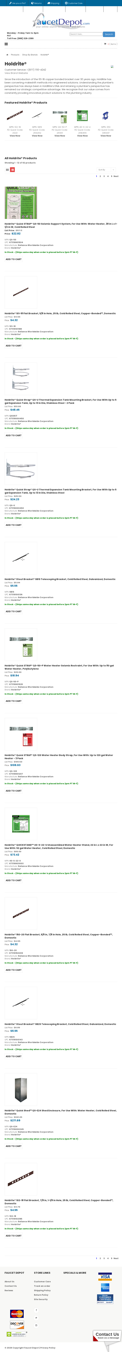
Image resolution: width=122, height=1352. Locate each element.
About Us (9, 1281)
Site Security (41, 1299)
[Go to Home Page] (7, 54)
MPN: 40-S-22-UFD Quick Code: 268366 (82, 131)
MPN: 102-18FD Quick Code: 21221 (15, 131)
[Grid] (7, 169)
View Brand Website (16, 73)
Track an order (42, 1286)
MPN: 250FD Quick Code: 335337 (106, 131)
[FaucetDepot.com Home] (61, 20)
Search (109, 34)
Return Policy (41, 1295)
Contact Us (11, 1286)
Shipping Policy (42, 1290)
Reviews (9, 1290)
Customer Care (42, 1281)
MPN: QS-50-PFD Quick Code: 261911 (60, 131)
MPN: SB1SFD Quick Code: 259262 (37, 131)
